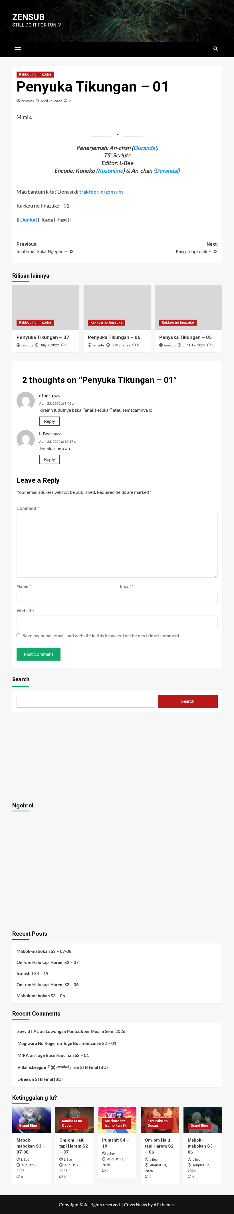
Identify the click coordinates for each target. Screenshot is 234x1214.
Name (24, 586)
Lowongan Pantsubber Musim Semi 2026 (86, 1031)
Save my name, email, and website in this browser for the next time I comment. (102, 635)
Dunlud (28, 219)
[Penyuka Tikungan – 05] (188, 307)
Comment (28, 508)
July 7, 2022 (49, 345)
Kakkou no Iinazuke (35, 74)
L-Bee (45, 433)
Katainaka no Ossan (72, 1123)
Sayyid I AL (28, 1031)
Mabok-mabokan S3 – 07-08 (44, 951)
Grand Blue (28, 1126)
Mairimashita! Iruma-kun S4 (116, 1123)
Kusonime (110, 170)
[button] (18, 49)
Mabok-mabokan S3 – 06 (41, 995)
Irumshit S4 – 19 (33, 973)
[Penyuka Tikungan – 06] (117, 307)
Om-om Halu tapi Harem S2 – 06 (48, 984)
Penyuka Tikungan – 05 (185, 337)
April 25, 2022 (51, 101)
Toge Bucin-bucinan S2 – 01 (89, 1043)
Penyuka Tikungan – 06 (114, 337)
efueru (46, 395)
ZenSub (28, 17)
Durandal (144, 147)
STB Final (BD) (94, 1067)
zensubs (27, 101)
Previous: (45, 247)
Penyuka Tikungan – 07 (43, 337)
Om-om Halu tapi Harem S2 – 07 (48, 962)
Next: (197, 247)
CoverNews (135, 1204)
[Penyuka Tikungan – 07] (45, 307)
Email (126, 586)
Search (20, 679)
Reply (49, 421)
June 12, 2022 (194, 345)
